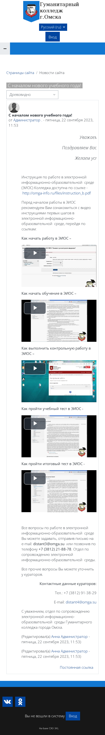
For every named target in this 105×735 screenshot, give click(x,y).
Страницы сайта (20, 72)
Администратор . (27, 119)
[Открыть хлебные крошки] (5, 48)
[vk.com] (7, 702)
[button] (53, 27)
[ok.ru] (20, 702)
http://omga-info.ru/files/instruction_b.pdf (56, 193)
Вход (53, 36)
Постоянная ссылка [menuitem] (76, 667)
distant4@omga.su (81, 602)
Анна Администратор (69, 636)
